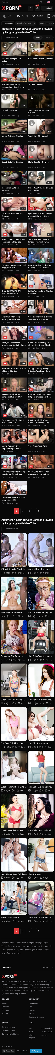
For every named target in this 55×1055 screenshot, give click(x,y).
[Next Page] (38, 511)
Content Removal (8, 1027)
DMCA (31, 1032)
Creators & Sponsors (36, 1017)
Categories (9, 23)
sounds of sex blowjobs (26, 23)
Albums (5, 1014)
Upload (31, 1014)
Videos (4, 1003)
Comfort (38, 37)
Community (33, 1003)
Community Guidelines (10, 1034)
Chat (30, 1006)
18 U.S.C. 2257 (47, 1032)
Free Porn (5, 2)
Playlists (32, 1010)
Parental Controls (8, 1030)
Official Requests (32, 1036)
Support (45, 1035)
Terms (31, 1028)
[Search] (30, 8)
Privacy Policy (47, 1028)
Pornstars (5, 1006)
